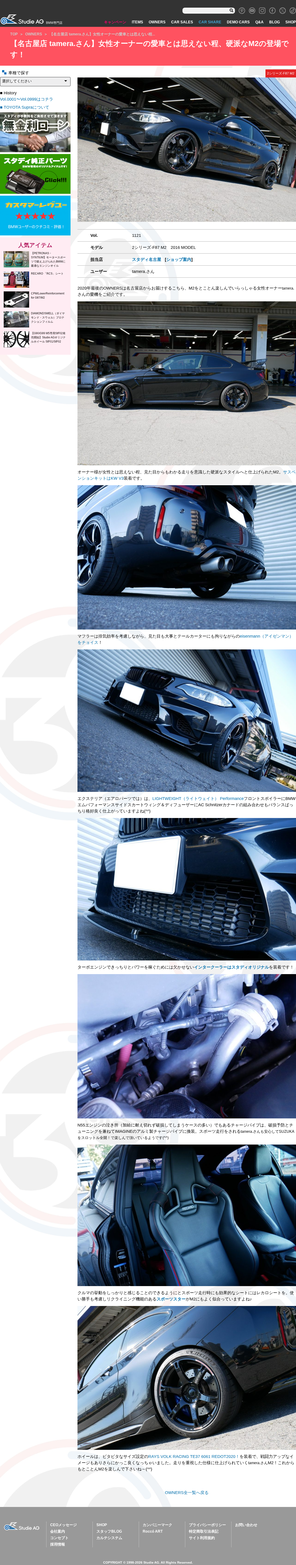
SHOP (290, 22)
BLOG (274, 22)
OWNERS (157, 22)
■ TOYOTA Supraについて (24, 107)
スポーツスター (171, 1299)
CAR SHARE (210, 22)
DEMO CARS (238, 22)
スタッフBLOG (109, 1531)
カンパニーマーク (157, 1525)
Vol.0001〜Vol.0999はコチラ (26, 99)
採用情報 (57, 1544)
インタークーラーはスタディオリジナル (231, 967)
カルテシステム (109, 1538)
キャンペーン (115, 22)
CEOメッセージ (63, 1525)
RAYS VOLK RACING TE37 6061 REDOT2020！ (194, 1456)
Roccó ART (153, 1531)
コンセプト (59, 1538)
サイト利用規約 (202, 1538)
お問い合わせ (246, 1525)
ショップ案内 (178, 259)
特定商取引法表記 (204, 1531)
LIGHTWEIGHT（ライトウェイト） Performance (198, 798)
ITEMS (137, 22)
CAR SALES (182, 22)
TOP (14, 34)
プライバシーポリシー (207, 1525)
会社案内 (57, 1531)
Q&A (259, 22)
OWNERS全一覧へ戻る (187, 1492)
